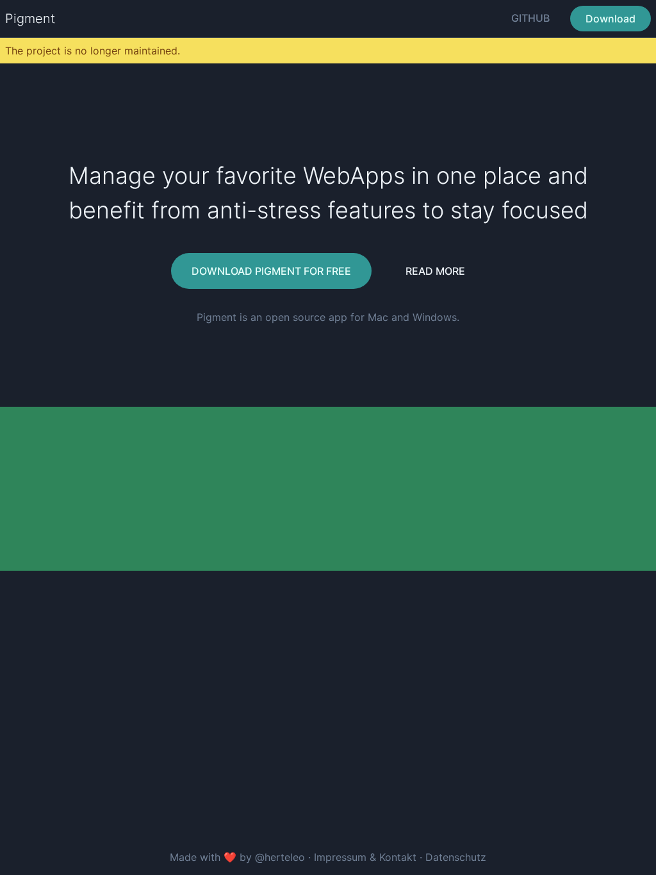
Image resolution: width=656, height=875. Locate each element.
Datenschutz (455, 857)
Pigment (30, 18)
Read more (435, 271)
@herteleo (280, 857)
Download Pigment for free (271, 271)
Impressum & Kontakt (367, 857)
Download (611, 18)
